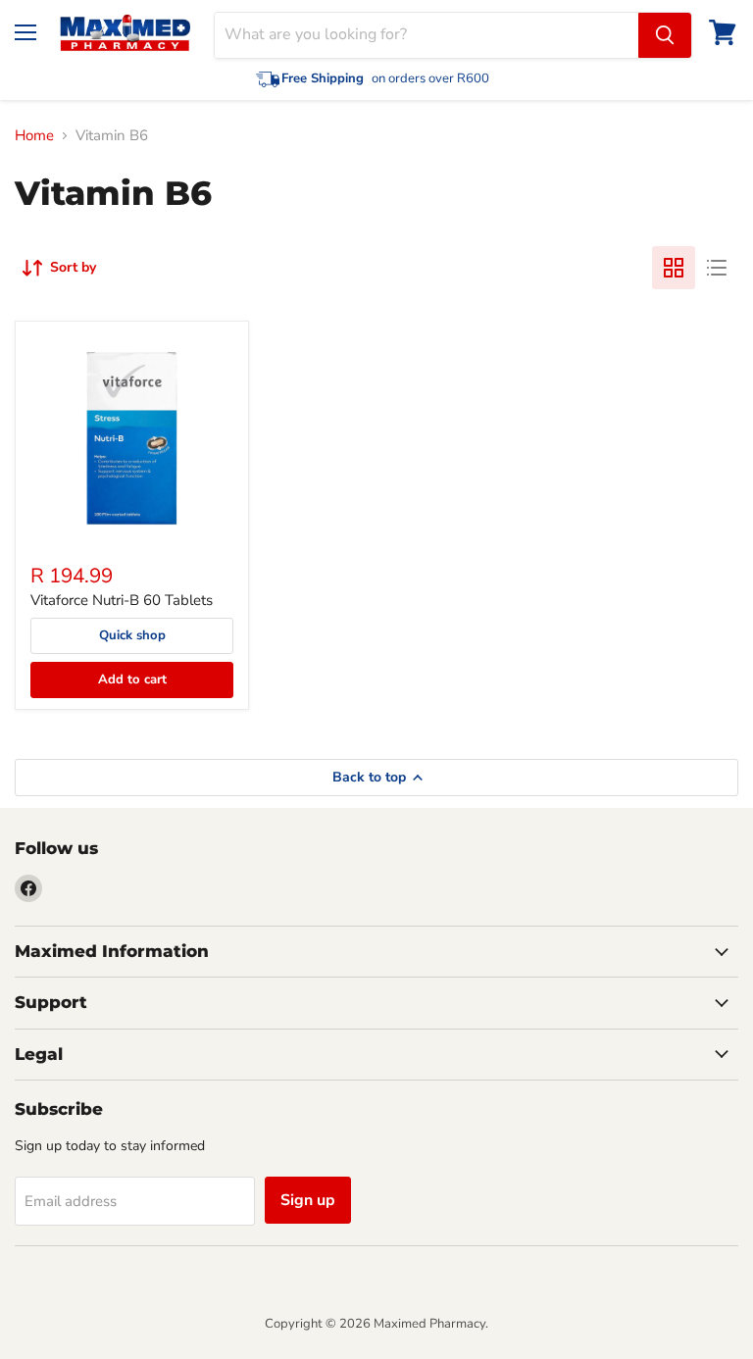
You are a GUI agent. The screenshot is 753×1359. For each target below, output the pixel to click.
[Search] (664, 35)
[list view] (716, 267)
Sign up (307, 1200)
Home (34, 135)
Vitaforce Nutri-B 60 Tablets (121, 600)
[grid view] (673, 267)
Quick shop (132, 635)
